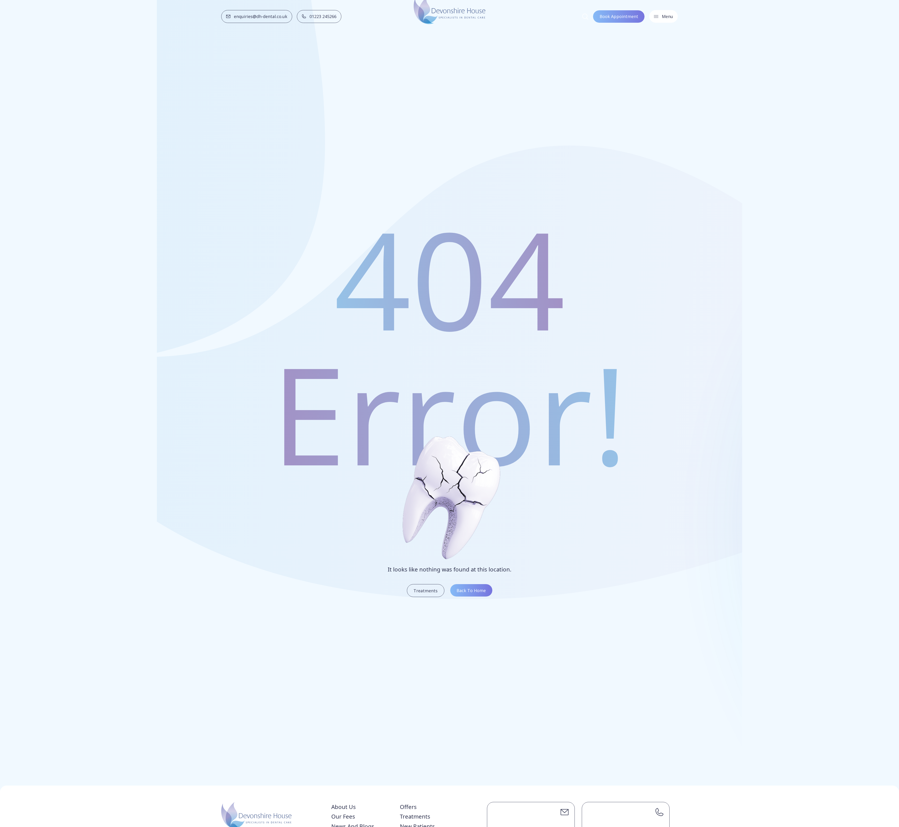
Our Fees (343, 816)
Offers (408, 807)
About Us (343, 807)
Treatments (415, 816)
